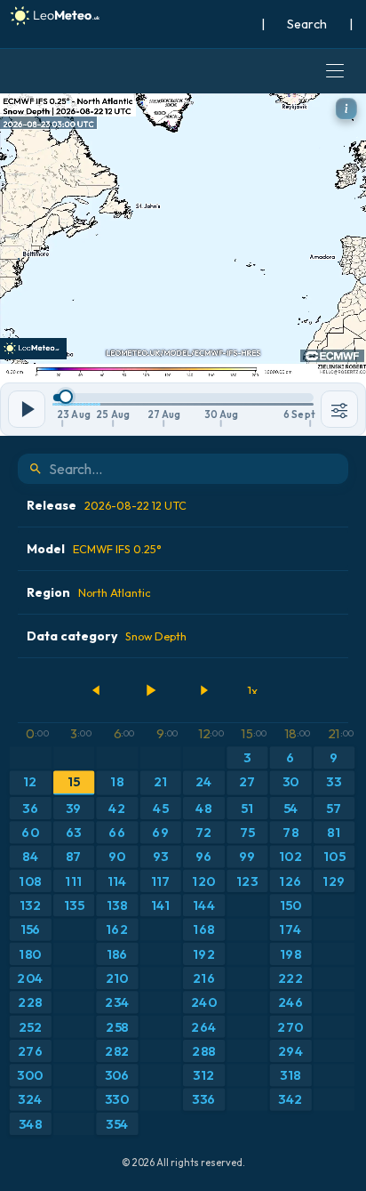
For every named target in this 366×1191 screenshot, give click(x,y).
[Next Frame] (203, 690)
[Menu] (335, 71)
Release (107, 505)
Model (94, 549)
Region (89, 592)
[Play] (150, 690)
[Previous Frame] (96, 690)
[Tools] (339, 409)
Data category (107, 636)
